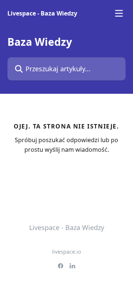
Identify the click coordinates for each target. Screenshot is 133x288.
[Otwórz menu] (119, 13)
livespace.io (66, 251)
